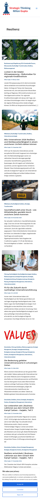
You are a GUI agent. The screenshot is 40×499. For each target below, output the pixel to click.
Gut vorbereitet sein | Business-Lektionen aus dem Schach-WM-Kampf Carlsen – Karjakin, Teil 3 (19, 408)
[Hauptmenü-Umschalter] (37, 8)
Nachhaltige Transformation (19, 66)
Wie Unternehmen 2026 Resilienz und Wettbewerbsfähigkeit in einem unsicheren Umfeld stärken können (21, 142)
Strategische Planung (21, 352)
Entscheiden (7, 347)
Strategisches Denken (15, 450)
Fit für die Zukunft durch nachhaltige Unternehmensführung (20, 288)
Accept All (20, 484)
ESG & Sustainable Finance (28, 63)
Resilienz (30, 66)
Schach (19, 399)
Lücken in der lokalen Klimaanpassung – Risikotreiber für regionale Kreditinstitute (20, 74)
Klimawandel (7, 66)
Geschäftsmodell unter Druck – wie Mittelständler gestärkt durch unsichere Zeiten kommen (20, 212)
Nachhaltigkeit (15, 204)
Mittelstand (7, 133)
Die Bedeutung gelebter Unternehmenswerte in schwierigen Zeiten (20, 362)
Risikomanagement (9, 68)
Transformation (8, 206)
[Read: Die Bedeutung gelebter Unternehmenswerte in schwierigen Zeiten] (20, 333)
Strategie (27, 204)
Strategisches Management (16, 281)
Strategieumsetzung (21, 279)
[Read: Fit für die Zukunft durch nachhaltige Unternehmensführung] (20, 260)
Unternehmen (28, 281)
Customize (20, 489)
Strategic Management (21, 276)
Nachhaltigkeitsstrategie (24, 274)
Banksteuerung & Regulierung (12, 63)
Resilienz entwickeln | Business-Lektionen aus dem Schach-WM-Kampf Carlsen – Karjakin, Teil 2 (19, 455)
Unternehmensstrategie (10, 136)
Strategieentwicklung (10, 279)
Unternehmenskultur (10, 284)
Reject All (20, 495)
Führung (6, 274)
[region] (20, 483)
